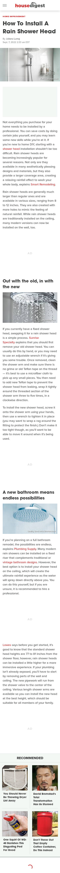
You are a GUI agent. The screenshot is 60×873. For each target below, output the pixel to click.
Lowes (7, 645)
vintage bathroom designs (20, 562)
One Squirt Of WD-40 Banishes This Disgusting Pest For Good (14, 845)
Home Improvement (14, 16)
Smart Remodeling (43, 184)
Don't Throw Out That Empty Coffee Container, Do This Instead (44, 845)
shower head (11, 149)
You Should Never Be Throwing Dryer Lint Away (14, 797)
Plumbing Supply (25, 549)
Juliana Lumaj (13, 39)
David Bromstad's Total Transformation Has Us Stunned (44, 799)
